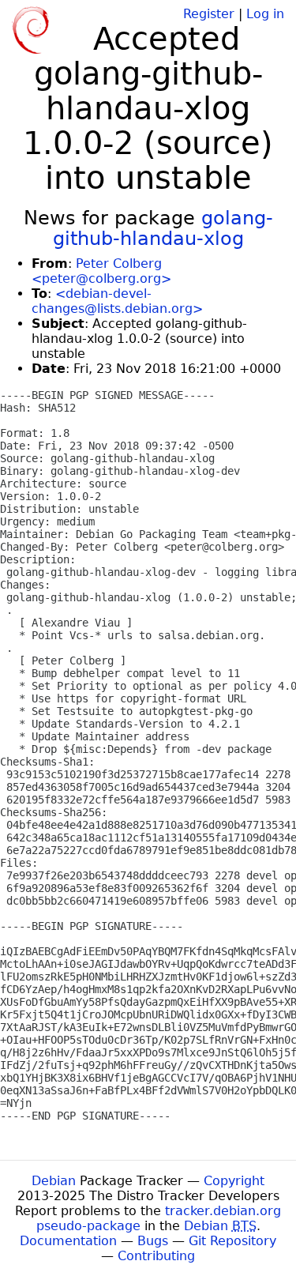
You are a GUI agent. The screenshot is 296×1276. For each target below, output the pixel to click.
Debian (54, 1180)
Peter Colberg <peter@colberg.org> (101, 271)
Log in (265, 13)
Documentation (68, 1240)
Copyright (234, 1180)
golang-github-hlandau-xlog (163, 228)
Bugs (152, 1240)
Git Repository (232, 1240)
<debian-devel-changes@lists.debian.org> (117, 301)
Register (208, 13)
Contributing (156, 1255)
